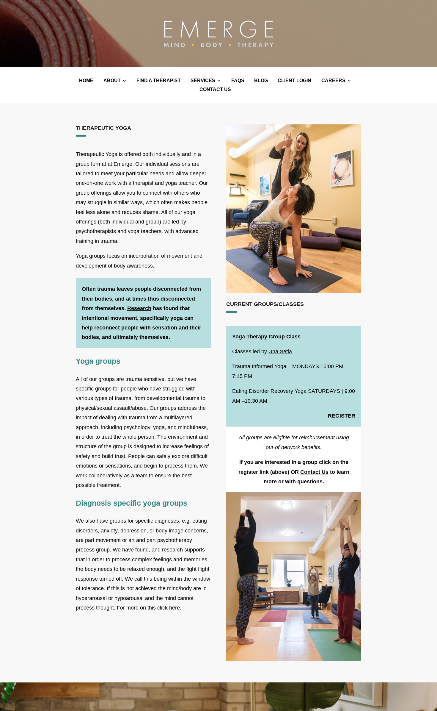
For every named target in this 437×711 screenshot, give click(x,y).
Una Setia (280, 351)
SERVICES (203, 81)
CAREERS (333, 81)
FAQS (237, 81)
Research (139, 308)
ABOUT (112, 81)
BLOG (261, 81)
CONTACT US (215, 89)
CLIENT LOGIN (294, 81)
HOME (86, 81)
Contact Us (314, 472)
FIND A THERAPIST (158, 81)
